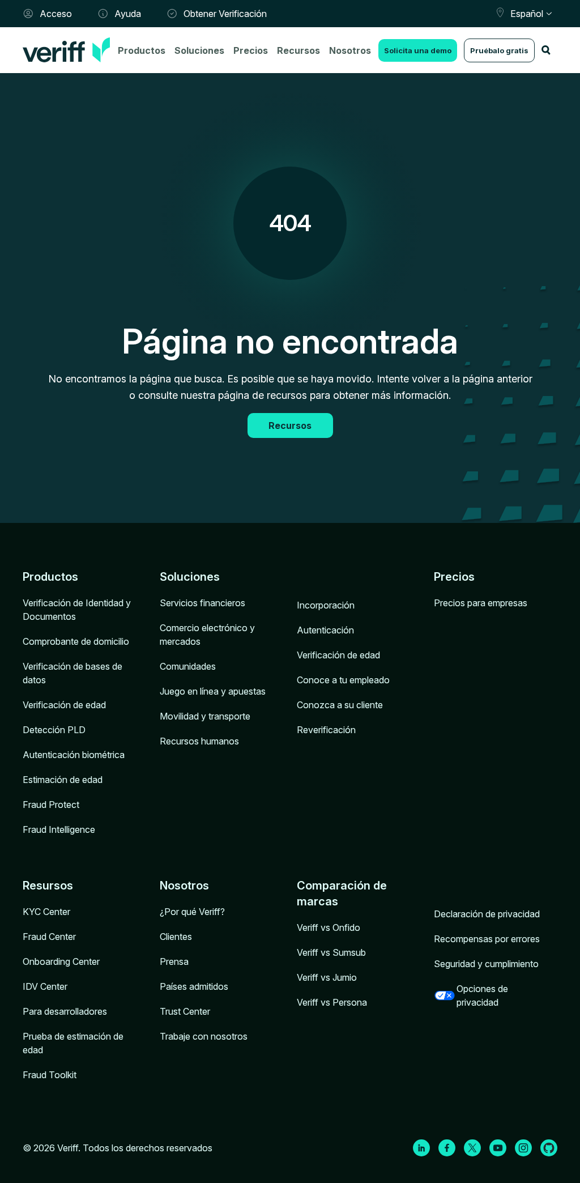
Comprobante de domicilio (76, 641)
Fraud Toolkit (49, 1074)
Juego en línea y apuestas (213, 691)
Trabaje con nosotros (204, 1036)
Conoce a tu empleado (343, 680)
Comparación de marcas (342, 893)
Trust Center (185, 1011)
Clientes (176, 936)
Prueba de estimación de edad (73, 1043)
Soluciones (199, 50)
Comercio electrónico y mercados (207, 634)
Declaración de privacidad (487, 914)
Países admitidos (194, 986)
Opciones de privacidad (482, 995)
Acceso (56, 13)
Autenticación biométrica (74, 754)
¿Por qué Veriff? (192, 911)
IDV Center (45, 986)
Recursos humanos (199, 741)
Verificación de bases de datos (72, 673)
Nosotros (350, 50)
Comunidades (188, 666)
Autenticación (325, 630)
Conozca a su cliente (340, 704)
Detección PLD (54, 729)
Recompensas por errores (487, 938)
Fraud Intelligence (59, 829)
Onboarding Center (61, 961)
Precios (250, 50)
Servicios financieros (202, 602)
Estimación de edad (63, 779)
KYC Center (46, 911)
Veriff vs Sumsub (331, 952)
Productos (141, 50)
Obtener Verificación (225, 13)
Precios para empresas (480, 602)
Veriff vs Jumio (327, 977)
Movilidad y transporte (205, 716)
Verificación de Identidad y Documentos (77, 609)
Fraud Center (49, 936)
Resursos (48, 885)
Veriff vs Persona (332, 1002)
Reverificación (326, 729)
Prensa (174, 961)
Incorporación (326, 605)
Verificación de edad (64, 704)
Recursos (298, 50)
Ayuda (127, 13)
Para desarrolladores (65, 1011)
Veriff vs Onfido (328, 927)
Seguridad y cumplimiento (486, 963)
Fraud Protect (51, 804)
